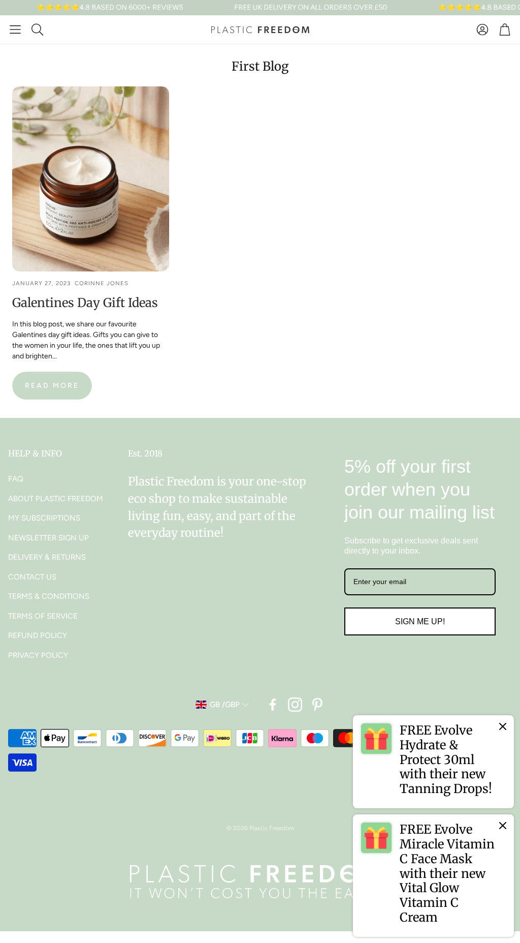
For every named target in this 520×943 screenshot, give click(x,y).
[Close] (503, 726)
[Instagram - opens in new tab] (295, 704)
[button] (15, 29)
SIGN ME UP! (420, 621)
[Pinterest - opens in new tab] (317, 704)
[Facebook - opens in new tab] (273, 704)
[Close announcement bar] (509, 7)
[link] (433, 761)
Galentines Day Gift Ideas (85, 303)
